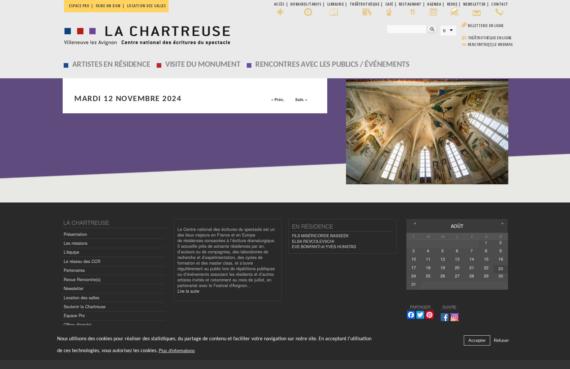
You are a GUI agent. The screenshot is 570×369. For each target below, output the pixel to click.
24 (413, 276)
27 (457, 276)
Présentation (75, 234)
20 (457, 268)
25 (428, 276)
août (457, 226)
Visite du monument (202, 65)
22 (486, 268)
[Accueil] (145, 34)
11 (428, 259)
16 (500, 259)
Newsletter (73, 288)
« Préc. (277, 99)
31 (413, 284)
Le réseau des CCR (82, 261)
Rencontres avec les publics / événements (332, 65)
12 (442, 259)
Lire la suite (188, 291)
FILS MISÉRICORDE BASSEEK (320, 235)
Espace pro (79, 5)
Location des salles (146, 5)
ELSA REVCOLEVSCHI (313, 241)
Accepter (477, 340)
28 (471, 276)
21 (471, 268)
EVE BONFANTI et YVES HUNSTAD (324, 246)
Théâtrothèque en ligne (490, 38)
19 (442, 268)
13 (457, 259)
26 (442, 276)
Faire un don (108, 5)
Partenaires (74, 270)
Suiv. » (301, 99)
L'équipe (71, 252)
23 (500, 269)
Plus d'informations (177, 350)
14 (471, 259)
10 (413, 259)
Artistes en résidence (111, 65)
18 (428, 268)
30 (500, 276)
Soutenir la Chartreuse (85, 307)
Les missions (75, 243)
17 (413, 268)
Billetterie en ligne (486, 25)
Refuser (501, 340)
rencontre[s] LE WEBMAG (490, 44)
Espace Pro (74, 315)
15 (486, 259)
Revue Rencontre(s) (82, 279)
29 (486, 276)
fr (444, 31)
